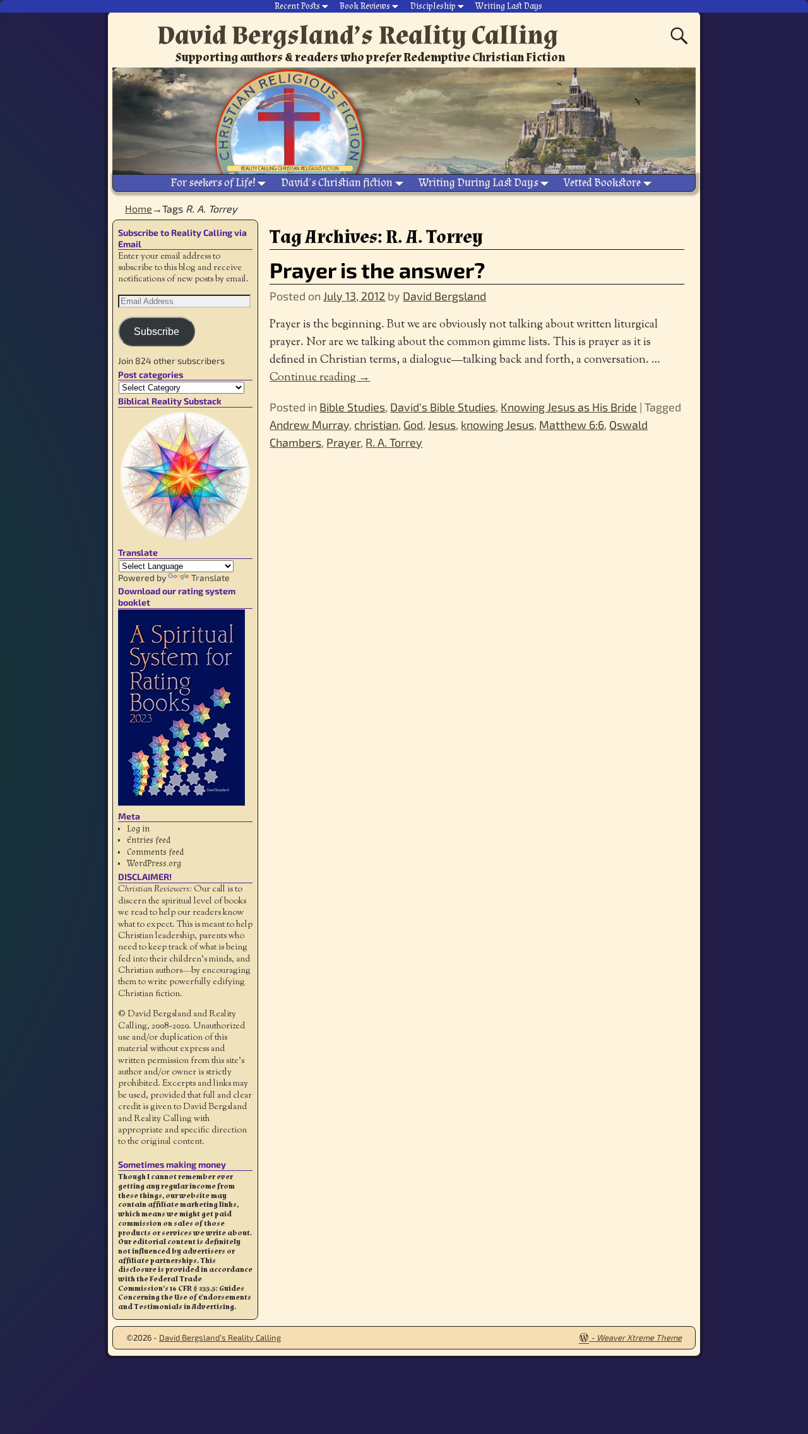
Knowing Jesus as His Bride (569, 407)
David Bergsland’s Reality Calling (357, 35)
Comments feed (155, 852)
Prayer (343, 442)
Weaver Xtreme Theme (639, 1337)
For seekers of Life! (213, 182)
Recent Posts (297, 6)
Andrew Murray (309, 425)
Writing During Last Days (478, 182)
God (413, 425)
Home (138, 209)
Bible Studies (352, 407)
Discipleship (433, 6)
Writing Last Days (508, 6)
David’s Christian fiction (337, 182)
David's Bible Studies (443, 407)
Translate (210, 577)
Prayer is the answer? (377, 270)
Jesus (442, 425)
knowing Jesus (497, 425)
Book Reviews (365, 6)
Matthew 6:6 (571, 425)
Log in (138, 829)
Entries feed (148, 840)
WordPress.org (154, 863)
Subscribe (156, 331)
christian (376, 425)
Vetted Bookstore (602, 182)
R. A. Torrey (393, 442)
